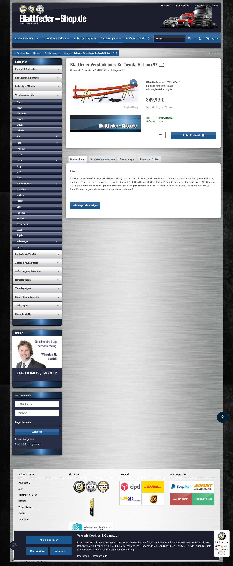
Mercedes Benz (24, 183)
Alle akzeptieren (49, 539)
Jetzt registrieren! (33, 444)
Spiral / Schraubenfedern (27, 297)
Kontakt (214, 5)
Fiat (18, 136)
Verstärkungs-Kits (24, 95)
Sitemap (22, 501)
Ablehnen (61, 551)
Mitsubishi (21, 189)
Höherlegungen (23, 279)
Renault (20, 218)
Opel (19, 206)
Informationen (182, 5)
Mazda (20, 177)
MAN (19, 172)
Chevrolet (21, 113)
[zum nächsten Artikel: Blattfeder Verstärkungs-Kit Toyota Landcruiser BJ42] (210, 53)
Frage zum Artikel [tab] (149, 159)
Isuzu (19, 154)
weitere (20, 247)
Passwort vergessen (24, 439)
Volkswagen (22, 241)
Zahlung (22, 513)
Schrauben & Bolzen (25, 314)
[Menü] (227, 532)
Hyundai (21, 148)
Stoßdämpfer (21, 305)
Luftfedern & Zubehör (26, 254)
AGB (20, 489)
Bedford (20, 102)
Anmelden (37, 431)
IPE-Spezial (199, 5)
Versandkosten (25, 507)
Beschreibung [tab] (77, 159)
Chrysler (20, 119)
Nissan (20, 200)
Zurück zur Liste (24, 53)
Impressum (83, 555)
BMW (19, 107)
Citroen (20, 124)
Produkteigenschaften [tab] (102, 159)
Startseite (165, 5)
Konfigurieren (38, 551)
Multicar (20, 195)
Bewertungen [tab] (127, 159)
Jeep (19, 166)
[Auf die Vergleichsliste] (133, 83)
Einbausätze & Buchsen (27, 77)
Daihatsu (21, 130)
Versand (169, 107)
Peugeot (21, 212)
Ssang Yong (22, 224)
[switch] (221, 553)
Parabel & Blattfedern (26, 69)
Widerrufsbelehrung (27, 495)
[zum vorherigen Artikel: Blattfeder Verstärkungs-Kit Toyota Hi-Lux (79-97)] (217, 53)
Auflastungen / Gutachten (28, 271)
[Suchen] (189, 38)
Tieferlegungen (23, 288)
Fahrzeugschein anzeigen (85, 205)
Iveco (19, 160)
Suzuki (20, 229)
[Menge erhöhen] (164, 135)
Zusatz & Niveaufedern (26, 262)
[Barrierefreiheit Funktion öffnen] (222, 417)
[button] (199, 38)
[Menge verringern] (147, 135)
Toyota (170, 85)
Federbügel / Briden (25, 86)
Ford (19, 142)
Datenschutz (100, 555)
